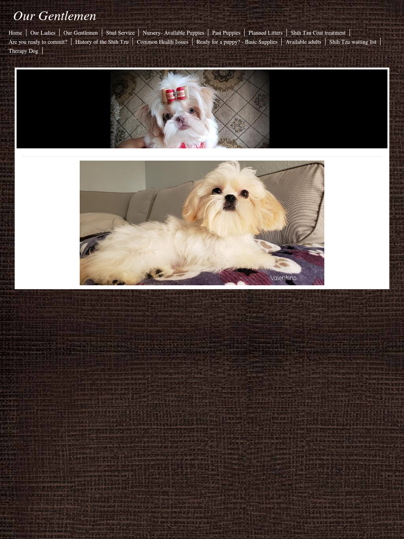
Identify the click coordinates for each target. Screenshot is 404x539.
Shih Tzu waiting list (352, 41)
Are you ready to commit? (38, 41)
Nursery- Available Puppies (173, 32)
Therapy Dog (23, 50)
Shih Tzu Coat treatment (318, 32)
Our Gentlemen (54, 15)
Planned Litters (265, 32)
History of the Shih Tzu (102, 41)
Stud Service (120, 32)
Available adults (303, 41)
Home (15, 32)
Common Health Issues (162, 41)
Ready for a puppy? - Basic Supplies (236, 41)
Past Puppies (226, 32)
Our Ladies (42, 32)
